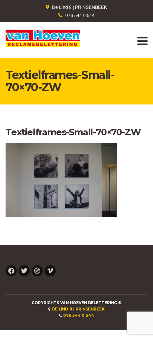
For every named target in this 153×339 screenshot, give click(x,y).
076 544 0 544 (80, 15)
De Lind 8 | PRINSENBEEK (79, 7)
